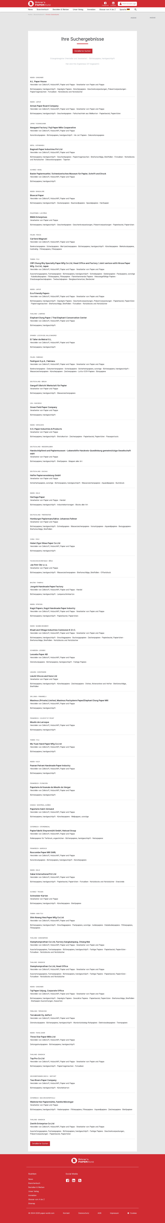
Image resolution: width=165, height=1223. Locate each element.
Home (30, 14)
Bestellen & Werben (61, 9)
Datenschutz (83, 1213)
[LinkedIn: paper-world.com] (73, 1180)
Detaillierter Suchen (82, 51)
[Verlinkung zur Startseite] (39, 3)
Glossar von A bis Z (107, 9)
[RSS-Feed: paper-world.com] (79, 1180)
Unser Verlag (78, 9)
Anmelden (91, 9)
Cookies (133, 1213)
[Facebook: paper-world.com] (67, 1180)
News (30, 9)
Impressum (114, 1213)
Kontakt (66, 1213)
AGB (99, 1213)
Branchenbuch (43, 9)
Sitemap (31, 1203)
